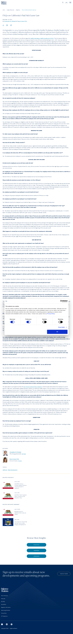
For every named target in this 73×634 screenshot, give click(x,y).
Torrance (20, 461)
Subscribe (3, 598)
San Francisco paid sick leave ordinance (32, 386)
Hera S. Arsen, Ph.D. (22, 21)
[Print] (7, 25)
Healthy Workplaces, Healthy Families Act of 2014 (42, 38)
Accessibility (3, 604)
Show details (61, 327)
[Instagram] (11, 624)
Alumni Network (4, 595)
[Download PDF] (3, 25)
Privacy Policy (51, 313)
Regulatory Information (6, 607)
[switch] (28, 322)
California (5, 470)
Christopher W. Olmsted (9, 21)
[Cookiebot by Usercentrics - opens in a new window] (61, 301)
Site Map (3, 601)
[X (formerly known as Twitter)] (2, 624)
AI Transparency (4, 616)
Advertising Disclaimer (5, 610)
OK (57, 331)
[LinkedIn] (7, 624)
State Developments (12, 470)
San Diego (24, 454)
